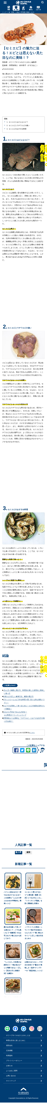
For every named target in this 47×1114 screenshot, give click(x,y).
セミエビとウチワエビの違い (19, 125)
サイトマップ (11, 1081)
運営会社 (9, 1045)
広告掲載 (9, 1050)
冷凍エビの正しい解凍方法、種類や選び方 (18, 696)
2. (7, 125)
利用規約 (9, 1055)
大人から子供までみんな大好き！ (15, 712)
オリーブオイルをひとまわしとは (18, 1035)
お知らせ (9, 1066)
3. (7, 129)
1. (7, 122)
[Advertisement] (23, 795)
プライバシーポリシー (14, 1060)
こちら (32, 732)
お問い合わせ (11, 1076)
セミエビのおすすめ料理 (17, 129)
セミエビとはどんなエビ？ (18, 122)
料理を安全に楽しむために (15, 1040)
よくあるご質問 (11, 1071)
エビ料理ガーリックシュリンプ (15, 715)
